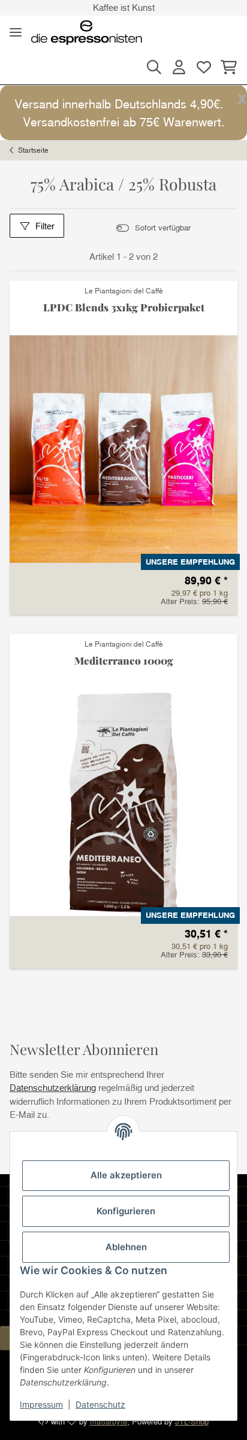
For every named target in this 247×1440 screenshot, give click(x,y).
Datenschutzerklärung (53, 1087)
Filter (45, 225)
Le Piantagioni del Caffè (124, 290)
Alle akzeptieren (126, 1175)
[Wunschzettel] (203, 67)
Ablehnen (126, 1247)
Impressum (41, 1404)
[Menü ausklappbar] (16, 32)
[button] (153, 67)
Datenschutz (100, 1404)
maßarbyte (108, 1421)
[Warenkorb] (226, 67)
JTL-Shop (192, 1421)
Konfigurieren (126, 1211)
